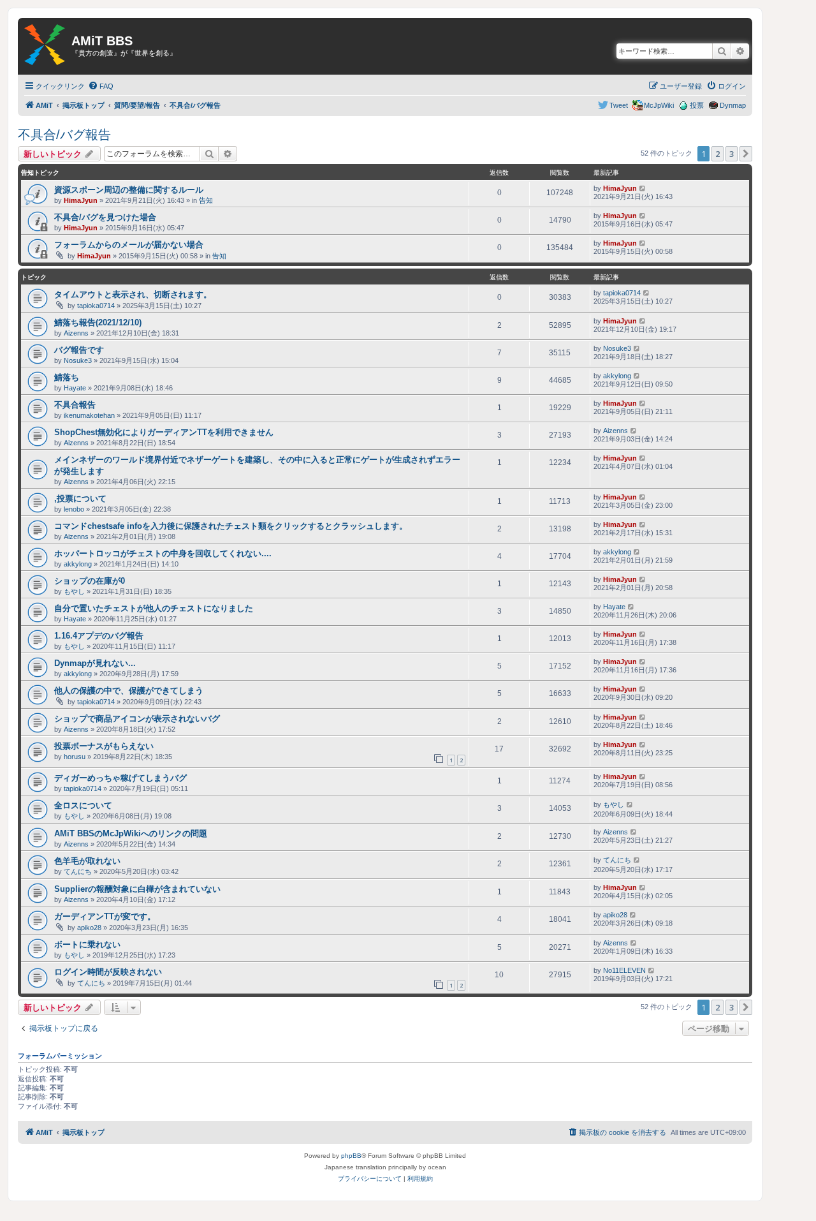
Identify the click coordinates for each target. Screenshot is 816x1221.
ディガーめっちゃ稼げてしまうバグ (120, 778)
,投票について (80, 498)
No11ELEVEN (624, 970)
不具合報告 (75, 405)
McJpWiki (659, 105)
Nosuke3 (78, 360)
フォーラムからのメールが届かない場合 (128, 244)
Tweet (618, 105)
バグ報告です (79, 350)
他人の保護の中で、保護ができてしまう (128, 690)
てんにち (78, 871)
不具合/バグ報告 (64, 135)
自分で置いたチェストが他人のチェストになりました (153, 608)
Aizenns (76, 333)
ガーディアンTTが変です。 (105, 916)
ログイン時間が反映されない (108, 972)
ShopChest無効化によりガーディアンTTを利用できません (163, 432)
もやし (74, 591)
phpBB (351, 1155)
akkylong (617, 376)
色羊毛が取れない (87, 861)
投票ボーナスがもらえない (104, 746)
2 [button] (717, 153)
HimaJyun (81, 200)
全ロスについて (83, 805)
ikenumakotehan (89, 415)
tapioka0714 (96, 305)
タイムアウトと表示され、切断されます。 (133, 294)
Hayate (75, 388)
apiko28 (89, 927)
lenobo (74, 509)
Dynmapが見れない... (95, 663)
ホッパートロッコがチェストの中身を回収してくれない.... (163, 553)
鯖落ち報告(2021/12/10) (98, 322)
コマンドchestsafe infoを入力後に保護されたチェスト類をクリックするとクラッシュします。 (230, 526)
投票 (697, 105)
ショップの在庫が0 (89, 581)
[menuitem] (100, 86)
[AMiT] (44, 45)
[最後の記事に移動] (643, 188)
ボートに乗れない (87, 944)
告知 (206, 200)
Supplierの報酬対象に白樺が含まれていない (137, 889)
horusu (74, 756)
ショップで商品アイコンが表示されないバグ (137, 718)
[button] (746, 153)
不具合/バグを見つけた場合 (105, 217)
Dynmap (733, 105)
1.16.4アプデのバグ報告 (98, 635)
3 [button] (731, 153)
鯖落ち (66, 377)
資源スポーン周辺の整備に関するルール (128, 190)
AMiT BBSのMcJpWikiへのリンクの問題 (130, 833)
